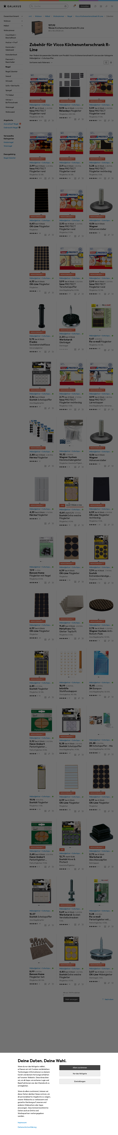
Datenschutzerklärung (27, 1127)
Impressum (22, 1122)
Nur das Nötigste (80, 1073)
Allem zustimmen (80, 1068)
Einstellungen (79, 1081)
